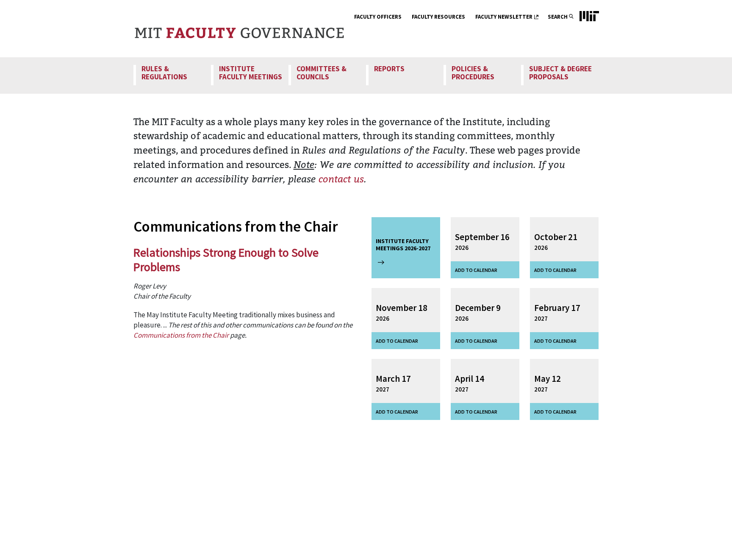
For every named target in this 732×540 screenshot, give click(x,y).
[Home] (239, 28)
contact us (341, 178)
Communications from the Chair (181, 335)
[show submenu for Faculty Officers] (407, 18)
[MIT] (585, 28)
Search (558, 16)
